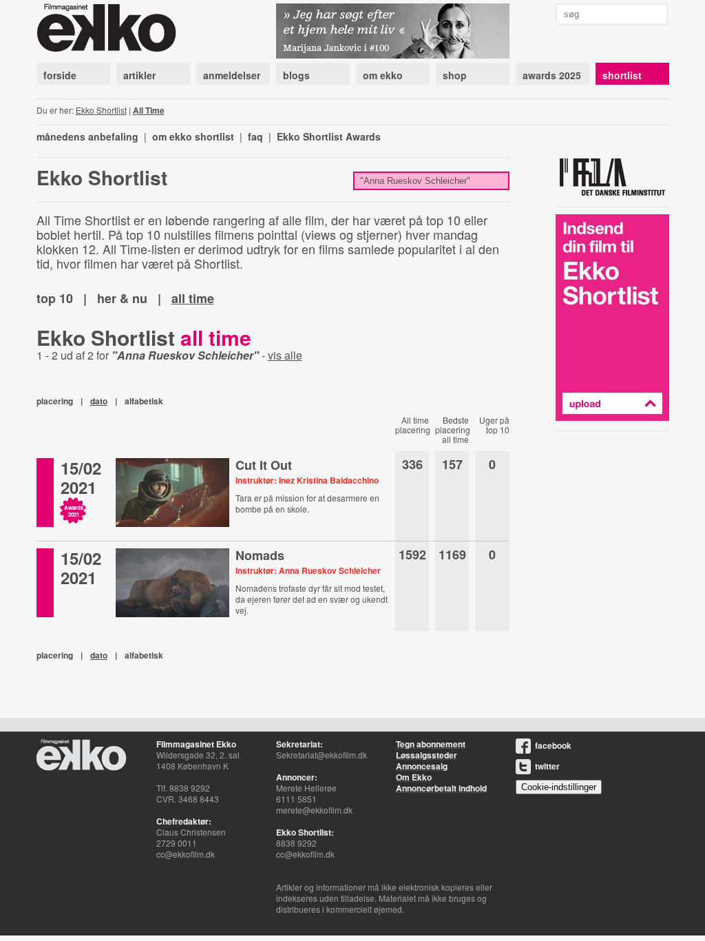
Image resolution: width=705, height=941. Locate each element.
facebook (553, 745)
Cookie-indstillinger (558, 787)
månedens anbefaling (87, 136)
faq (255, 136)
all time (192, 298)
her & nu (122, 298)
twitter (547, 766)
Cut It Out (263, 465)
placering (54, 401)
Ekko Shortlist (101, 110)
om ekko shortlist (193, 136)
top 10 (54, 298)
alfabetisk (144, 401)
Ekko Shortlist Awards (329, 136)
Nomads (259, 555)
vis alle (285, 355)
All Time (149, 110)
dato (98, 401)
